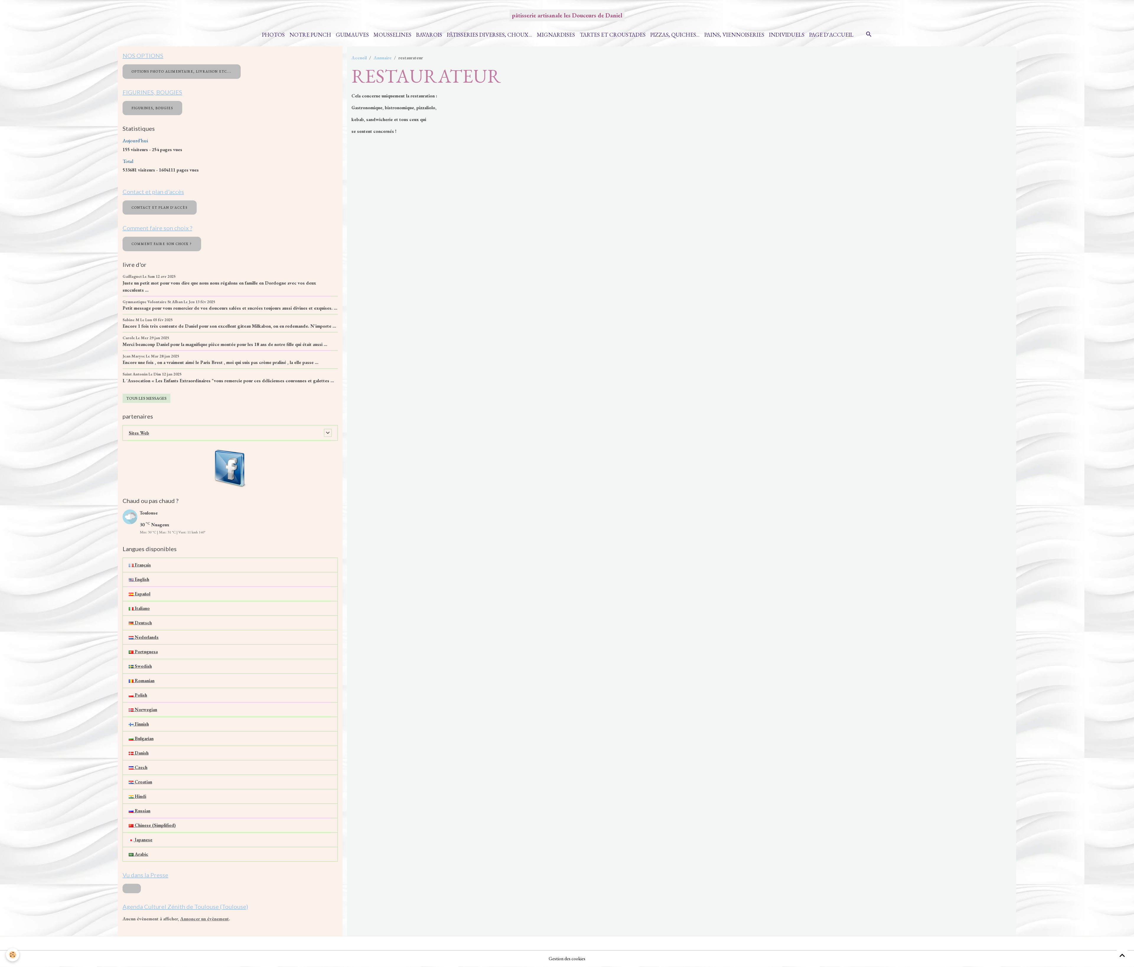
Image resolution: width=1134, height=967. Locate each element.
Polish (140, 695)
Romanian (143, 680)
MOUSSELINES (392, 34)
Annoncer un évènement (204, 919)
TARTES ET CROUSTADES (613, 34)
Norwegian (145, 709)
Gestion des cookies (567, 958)
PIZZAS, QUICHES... (675, 34)
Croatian (142, 782)
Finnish (141, 724)
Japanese (142, 840)
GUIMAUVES (352, 34)
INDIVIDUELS (786, 34)
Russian (141, 811)
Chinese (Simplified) (154, 825)
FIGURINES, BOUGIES (152, 108)
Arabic (140, 854)
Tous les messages (146, 398)
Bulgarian (143, 738)
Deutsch (142, 623)
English (141, 579)
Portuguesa (145, 652)
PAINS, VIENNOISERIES (734, 34)
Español (141, 594)
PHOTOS (273, 34)
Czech (140, 767)
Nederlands (146, 637)
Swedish (142, 666)
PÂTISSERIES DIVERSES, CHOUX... (489, 34)
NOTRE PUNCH (310, 34)
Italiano (141, 608)
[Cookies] (12, 954)
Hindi (139, 796)
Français (142, 565)
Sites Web (139, 433)
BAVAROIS (429, 34)
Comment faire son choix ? (162, 244)
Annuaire (383, 58)
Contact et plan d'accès (160, 207)
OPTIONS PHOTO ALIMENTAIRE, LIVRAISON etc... (182, 71)
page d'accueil (831, 34)
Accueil (359, 58)
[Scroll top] (1122, 955)
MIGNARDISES (556, 34)
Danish (141, 753)
